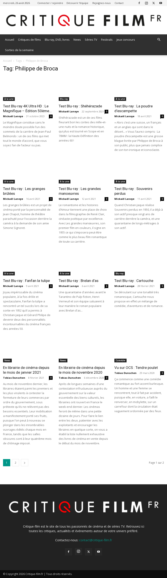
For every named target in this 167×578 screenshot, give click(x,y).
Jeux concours (126, 40)
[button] (159, 40)
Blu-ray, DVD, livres (57, 40)
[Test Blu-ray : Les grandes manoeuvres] (83, 171)
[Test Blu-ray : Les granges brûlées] (28, 171)
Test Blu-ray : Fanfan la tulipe (26, 280)
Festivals (107, 40)
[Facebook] (139, 3)
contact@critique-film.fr (95, 540)
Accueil (9, 40)
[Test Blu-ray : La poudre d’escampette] (139, 88)
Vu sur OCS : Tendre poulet (136, 367)
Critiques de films (29, 40)
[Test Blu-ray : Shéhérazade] (83, 88)
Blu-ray (64, 98)
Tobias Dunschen (14, 377)
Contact (119, 3)
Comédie (120, 360)
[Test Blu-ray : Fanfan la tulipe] (28, 263)
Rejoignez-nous (101, 3)
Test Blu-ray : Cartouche (133, 280)
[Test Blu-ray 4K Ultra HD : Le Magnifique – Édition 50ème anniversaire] (28, 88)
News (77, 40)
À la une (8, 98)
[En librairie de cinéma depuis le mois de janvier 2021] (28, 350)
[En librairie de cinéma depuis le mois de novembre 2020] (83, 350)
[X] (153, 3)
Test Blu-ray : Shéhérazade (80, 106)
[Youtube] (160, 3)
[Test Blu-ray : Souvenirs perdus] (139, 171)
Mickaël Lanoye (13, 116)
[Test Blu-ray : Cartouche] (139, 263)
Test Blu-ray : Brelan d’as (79, 280)
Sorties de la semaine (19, 50)
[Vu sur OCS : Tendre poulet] (139, 350)
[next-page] (24, 462)
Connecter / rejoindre (50, 3)
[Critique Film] (83, 20)
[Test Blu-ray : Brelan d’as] (83, 263)
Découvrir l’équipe (77, 3)
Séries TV (91, 40)
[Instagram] (146, 3)
